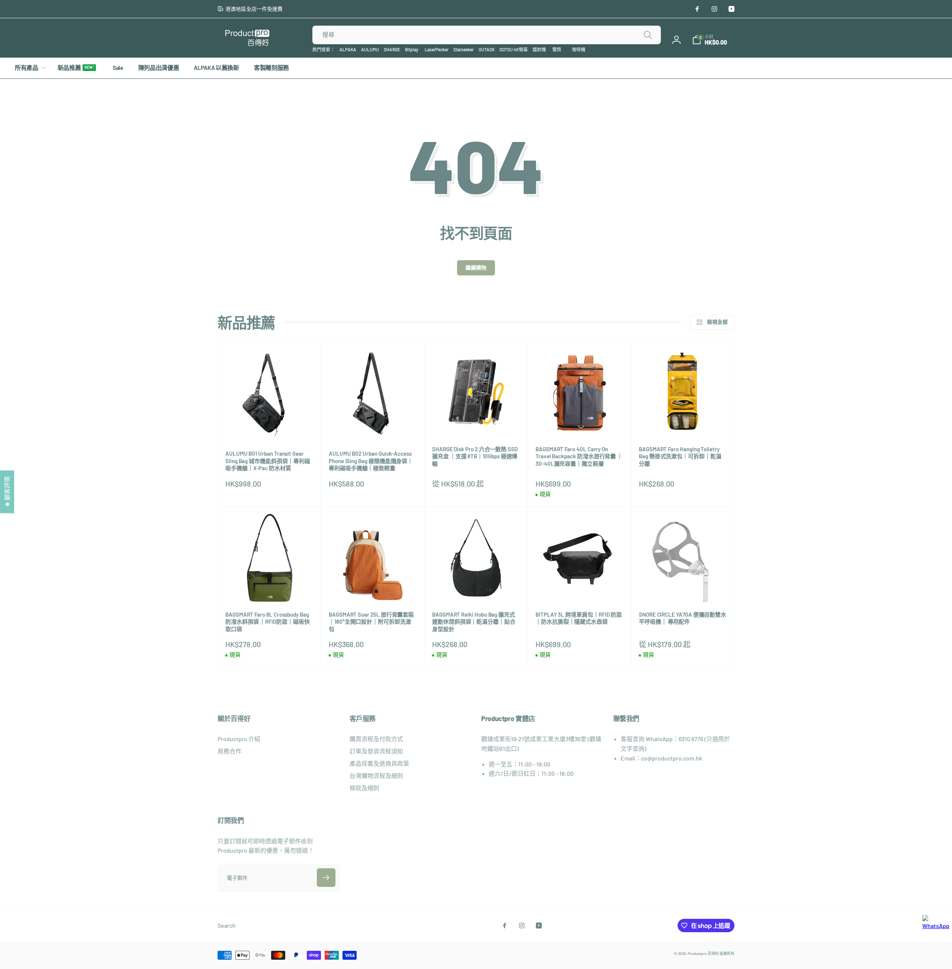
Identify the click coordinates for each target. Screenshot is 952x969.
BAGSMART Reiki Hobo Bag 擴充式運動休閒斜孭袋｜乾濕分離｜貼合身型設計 (473, 621)
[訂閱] (326, 877)
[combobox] (486, 35)
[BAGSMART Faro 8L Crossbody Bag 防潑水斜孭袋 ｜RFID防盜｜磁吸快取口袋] (269, 588)
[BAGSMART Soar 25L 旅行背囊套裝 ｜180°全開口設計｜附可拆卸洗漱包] (373, 588)
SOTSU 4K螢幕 (513, 49)
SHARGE (392, 49)
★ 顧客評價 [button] (6, 491)
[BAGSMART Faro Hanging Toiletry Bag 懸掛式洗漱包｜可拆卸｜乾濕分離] (683, 422)
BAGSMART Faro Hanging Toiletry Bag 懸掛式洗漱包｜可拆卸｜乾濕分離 (680, 456)
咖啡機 (578, 49)
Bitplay (411, 49)
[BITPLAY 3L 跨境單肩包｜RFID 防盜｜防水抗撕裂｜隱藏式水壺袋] (580, 588)
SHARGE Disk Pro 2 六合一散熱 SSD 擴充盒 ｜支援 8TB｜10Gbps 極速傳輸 (475, 456)
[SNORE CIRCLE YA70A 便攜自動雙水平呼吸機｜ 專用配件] (683, 588)
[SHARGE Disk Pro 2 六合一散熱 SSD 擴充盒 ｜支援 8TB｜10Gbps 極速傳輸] (476, 422)
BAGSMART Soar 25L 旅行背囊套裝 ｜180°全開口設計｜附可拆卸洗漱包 (371, 621)
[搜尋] (647, 35)
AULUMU (370, 49)
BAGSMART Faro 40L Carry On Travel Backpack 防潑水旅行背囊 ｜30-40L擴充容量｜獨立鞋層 (579, 456)
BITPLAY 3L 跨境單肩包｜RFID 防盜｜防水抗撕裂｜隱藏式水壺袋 (579, 618)
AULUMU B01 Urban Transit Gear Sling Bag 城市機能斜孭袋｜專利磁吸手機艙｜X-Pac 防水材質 (267, 460)
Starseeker (463, 49)
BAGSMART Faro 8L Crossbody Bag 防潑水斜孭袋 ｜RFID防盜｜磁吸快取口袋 (267, 621)
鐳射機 (539, 49)
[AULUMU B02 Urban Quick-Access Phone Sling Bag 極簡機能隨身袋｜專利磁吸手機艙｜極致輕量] (373, 427)
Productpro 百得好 (703, 953)
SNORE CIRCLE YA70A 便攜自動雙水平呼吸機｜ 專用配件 (682, 618)
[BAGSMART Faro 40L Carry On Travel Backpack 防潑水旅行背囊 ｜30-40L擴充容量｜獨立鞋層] (580, 422)
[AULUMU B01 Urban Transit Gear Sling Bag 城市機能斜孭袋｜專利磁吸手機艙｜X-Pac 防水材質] (269, 427)
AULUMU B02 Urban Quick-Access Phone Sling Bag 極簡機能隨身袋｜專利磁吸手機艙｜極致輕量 (371, 460)
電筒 (556, 49)
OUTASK (487, 49)
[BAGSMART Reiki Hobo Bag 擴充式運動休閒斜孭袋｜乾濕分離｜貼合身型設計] (476, 588)
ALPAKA (348, 49)
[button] (709, 39)
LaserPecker (436, 49)
